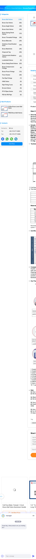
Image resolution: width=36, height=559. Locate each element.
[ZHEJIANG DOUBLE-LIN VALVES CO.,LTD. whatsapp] (7, 138)
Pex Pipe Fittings (12, 78)
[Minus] (33, 516)
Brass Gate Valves (12, 29)
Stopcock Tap (12, 52)
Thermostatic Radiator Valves (12, 56)
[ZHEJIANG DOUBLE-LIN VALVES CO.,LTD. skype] (15, 138)
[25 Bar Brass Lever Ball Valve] (4, 108)
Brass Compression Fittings (12, 67)
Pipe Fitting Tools (12, 84)
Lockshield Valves (12, 60)
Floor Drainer (12, 75)
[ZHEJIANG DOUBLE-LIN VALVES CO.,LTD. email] (2, 138)
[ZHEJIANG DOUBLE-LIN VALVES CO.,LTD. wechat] (11, 138)
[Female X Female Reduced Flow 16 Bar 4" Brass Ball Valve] (14, 490)
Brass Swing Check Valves (12, 63)
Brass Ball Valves (12, 19)
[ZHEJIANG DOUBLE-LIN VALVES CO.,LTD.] (8, 3)
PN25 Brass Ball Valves (15, 113)
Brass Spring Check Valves (12, 33)
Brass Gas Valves (12, 22)
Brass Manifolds (12, 49)
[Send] (33, 556)
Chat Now (12, 144)
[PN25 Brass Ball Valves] (4, 114)
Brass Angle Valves (12, 26)
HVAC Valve (12, 81)
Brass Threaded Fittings (12, 37)
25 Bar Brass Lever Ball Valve (15, 107)
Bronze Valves (12, 88)
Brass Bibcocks (12, 40)
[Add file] (2, 556)
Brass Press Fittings (12, 71)
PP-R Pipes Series (12, 91)
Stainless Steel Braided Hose (12, 44)
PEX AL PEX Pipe (12, 94)
